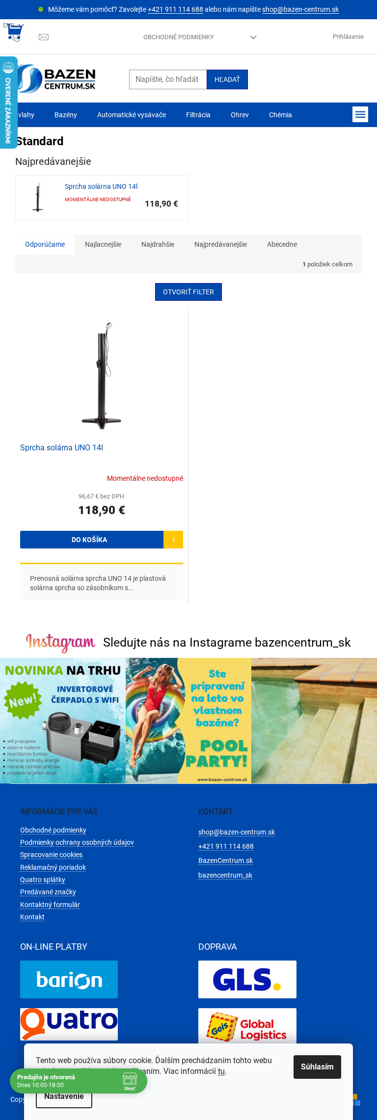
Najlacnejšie (103, 244)
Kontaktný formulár (50, 905)
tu (221, 1071)
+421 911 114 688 (175, 9)
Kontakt (32, 917)
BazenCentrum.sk (225, 860)
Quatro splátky (42, 880)
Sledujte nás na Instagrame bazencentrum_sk (227, 642)
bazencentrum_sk (225, 875)
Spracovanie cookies (51, 855)
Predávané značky (48, 892)
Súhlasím (317, 1066)
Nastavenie (64, 1096)
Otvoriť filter (188, 292)
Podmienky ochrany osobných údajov (77, 842)
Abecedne (282, 244)
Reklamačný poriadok (53, 867)
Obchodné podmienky (178, 37)
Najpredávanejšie (220, 244)
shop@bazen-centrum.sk (300, 9)
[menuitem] (22, 115)
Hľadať (227, 79)
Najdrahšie (157, 244)
